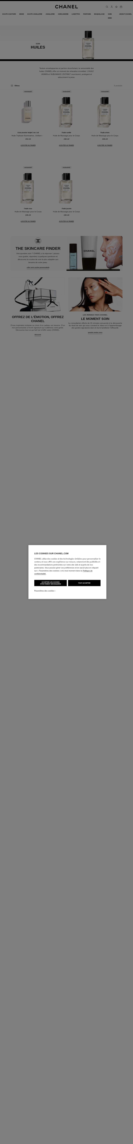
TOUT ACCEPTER (84, 583)
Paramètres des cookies (44, 591)
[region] (67, 572)
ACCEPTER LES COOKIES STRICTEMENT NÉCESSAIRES (50, 583)
